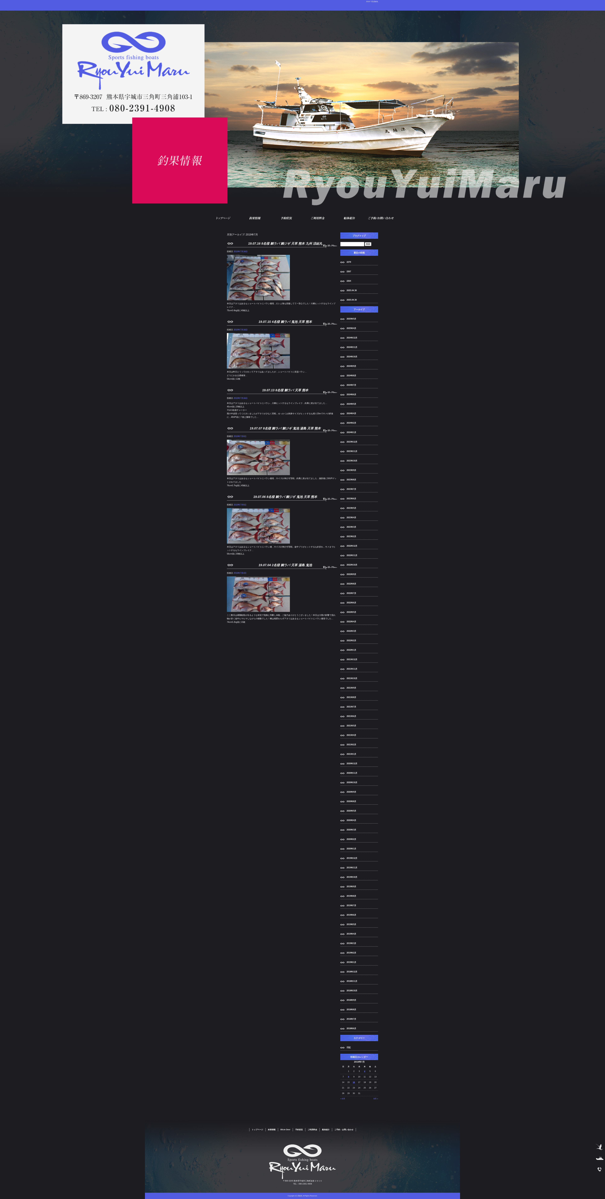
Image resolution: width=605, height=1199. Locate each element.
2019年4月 (351, 934)
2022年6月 (351, 602)
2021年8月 (351, 697)
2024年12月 (352, 338)
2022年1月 (351, 650)
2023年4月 (351, 517)
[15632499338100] (258, 298)
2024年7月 (351, 385)
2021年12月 (352, 659)
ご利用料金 (318, 218)
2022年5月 (351, 612)
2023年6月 (351, 498)
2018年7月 (351, 1019)
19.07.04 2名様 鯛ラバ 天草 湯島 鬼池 (285, 565)
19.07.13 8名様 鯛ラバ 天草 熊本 (285, 390)
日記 (349, 1047)
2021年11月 (352, 669)
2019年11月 (352, 867)
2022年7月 (351, 593)
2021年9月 (351, 688)
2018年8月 (351, 1009)
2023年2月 (351, 536)
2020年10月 (352, 782)
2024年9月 (351, 366)
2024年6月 (351, 394)
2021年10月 (352, 678)
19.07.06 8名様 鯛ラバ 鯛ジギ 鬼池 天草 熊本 (285, 496)
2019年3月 (351, 943)
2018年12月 (352, 971)
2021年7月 (351, 707)
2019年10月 (352, 877)
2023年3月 (351, 527)
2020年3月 (351, 830)
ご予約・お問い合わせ (381, 218)
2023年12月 (352, 442)
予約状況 (286, 218)
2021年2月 (351, 744)
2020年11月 (352, 773)
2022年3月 (351, 631)
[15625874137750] (258, 542)
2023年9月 (351, 470)
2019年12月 (352, 858)
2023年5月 (351, 508)
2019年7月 (351, 905)
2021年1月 (351, 754)
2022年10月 (352, 565)
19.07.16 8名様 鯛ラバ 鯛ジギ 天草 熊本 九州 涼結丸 (285, 243)
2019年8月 (351, 896)
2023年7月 (351, 489)
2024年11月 (352, 347)
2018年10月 (352, 990)
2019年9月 (351, 886)
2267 (349, 271)
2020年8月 (351, 801)
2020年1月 (351, 848)
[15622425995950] (258, 610)
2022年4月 (351, 621)
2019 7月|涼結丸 (372, 1)
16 (354, 1082)
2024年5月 (351, 404)
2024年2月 (351, 423)
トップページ (223, 218)
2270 (349, 262)
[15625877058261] (258, 473)
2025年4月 (351, 328)
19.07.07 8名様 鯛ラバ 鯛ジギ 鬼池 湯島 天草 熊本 (285, 428)
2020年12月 (352, 763)
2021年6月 (351, 716)
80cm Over (285, 1130)
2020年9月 (351, 792)
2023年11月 (352, 451)
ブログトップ (359, 235)
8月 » (376, 1099)
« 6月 (342, 1099)
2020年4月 (351, 820)
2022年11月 (352, 555)
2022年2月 (351, 640)
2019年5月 (351, 924)
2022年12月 (352, 546)
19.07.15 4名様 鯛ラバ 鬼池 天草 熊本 (285, 321)
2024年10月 (352, 356)
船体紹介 (350, 218)
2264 (349, 281)
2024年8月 (351, 375)
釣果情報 (255, 218)
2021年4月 (351, 735)
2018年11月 (352, 981)
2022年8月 (351, 584)
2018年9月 (351, 1000)
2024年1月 (351, 432)
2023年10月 (352, 461)
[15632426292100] (258, 367)
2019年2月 (351, 953)
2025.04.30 (352, 290)
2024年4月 (351, 413)
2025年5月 (351, 319)
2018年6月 (351, 1028)
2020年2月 (351, 839)
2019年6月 (351, 915)
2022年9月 (351, 574)
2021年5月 (351, 725)
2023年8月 (351, 479)
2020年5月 (351, 811)
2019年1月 (351, 962)
